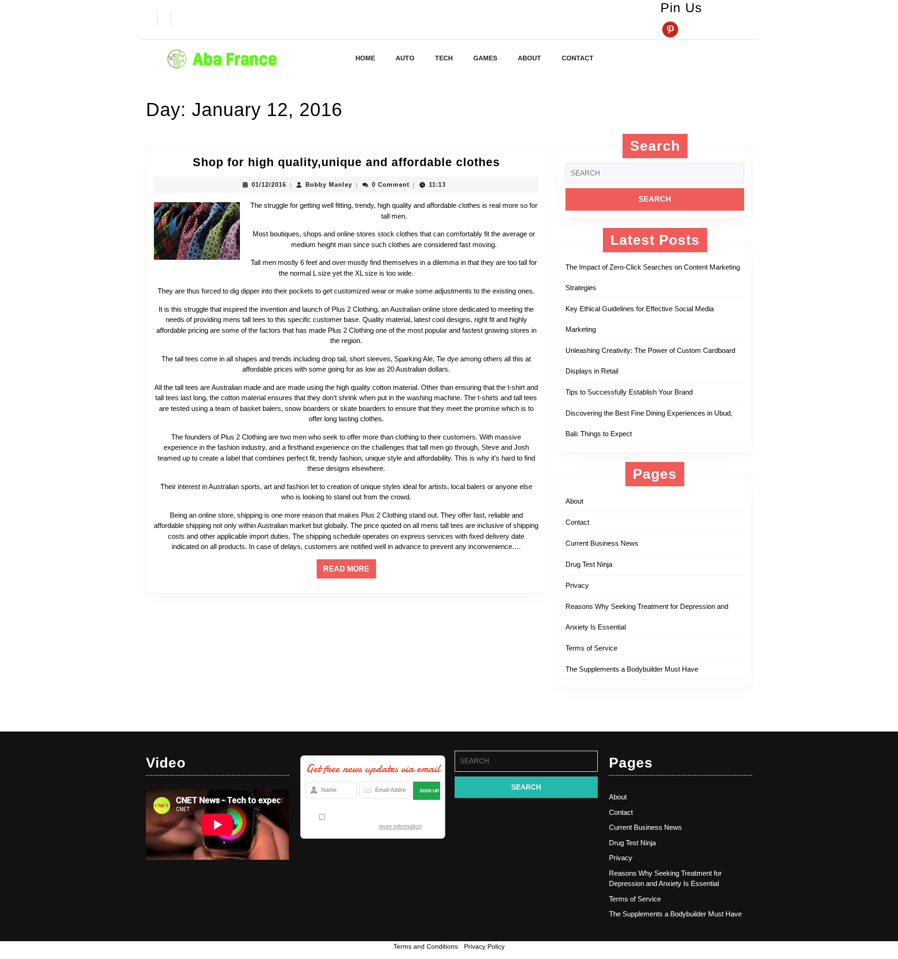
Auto (405, 58)
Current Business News (601, 543)
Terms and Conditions (425, 946)
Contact (578, 58)
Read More (349, 571)
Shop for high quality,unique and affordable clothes (346, 161)
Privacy (577, 585)
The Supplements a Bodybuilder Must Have (631, 669)
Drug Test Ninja (588, 564)
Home (365, 58)
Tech (444, 58)
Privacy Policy (484, 946)
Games (485, 58)
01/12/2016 (269, 184)
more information (400, 826)
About (529, 58)
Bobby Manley (328, 184)
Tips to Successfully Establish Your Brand (631, 392)
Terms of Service (591, 648)
